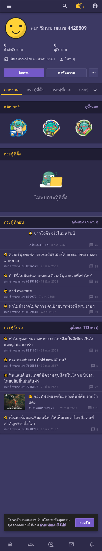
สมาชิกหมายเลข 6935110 (21, 281)
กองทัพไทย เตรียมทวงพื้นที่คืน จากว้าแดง (63, 399)
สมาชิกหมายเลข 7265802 (21, 387)
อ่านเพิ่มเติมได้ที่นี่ (53, 525)
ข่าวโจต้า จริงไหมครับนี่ (54, 233)
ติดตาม (24, 73)
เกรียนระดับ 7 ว (39, 245)
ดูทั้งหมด (91, 107)
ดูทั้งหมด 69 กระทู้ (85, 222)
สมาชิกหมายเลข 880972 (20, 297)
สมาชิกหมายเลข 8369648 (21, 312)
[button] (9, 6)
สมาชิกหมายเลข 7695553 (21, 365)
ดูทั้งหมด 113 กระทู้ (84, 327)
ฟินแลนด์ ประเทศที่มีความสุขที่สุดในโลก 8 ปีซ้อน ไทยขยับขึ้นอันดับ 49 (49, 378)
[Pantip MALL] (80, 6)
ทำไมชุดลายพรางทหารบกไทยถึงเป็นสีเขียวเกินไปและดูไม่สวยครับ (49, 341)
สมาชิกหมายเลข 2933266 (43, 408)
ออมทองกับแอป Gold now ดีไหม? (37, 360)
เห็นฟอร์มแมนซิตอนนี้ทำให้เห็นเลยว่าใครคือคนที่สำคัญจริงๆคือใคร (49, 420)
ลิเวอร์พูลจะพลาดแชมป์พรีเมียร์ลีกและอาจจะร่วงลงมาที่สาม (50, 257)
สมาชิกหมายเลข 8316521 (21, 266)
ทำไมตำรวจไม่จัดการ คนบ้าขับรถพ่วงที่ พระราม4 (52, 306)
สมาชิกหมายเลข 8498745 (21, 429)
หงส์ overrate (20, 291)
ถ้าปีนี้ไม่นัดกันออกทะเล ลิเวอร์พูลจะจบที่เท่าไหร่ (50, 275)
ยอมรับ (84, 523)
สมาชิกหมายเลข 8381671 (21, 350)
